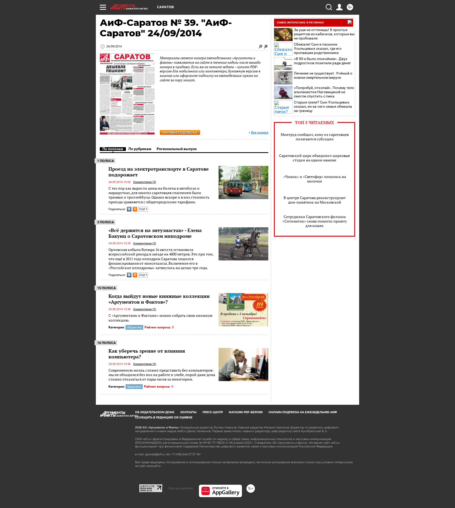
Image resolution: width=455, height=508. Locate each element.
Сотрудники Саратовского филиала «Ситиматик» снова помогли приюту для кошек (315, 221)
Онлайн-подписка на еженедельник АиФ (303, 412)
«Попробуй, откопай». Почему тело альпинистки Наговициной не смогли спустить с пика (324, 92)
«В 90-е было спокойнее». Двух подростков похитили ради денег (322, 61)
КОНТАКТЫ (188, 412)
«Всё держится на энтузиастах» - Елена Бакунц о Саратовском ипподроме (155, 233)
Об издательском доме (154, 412)
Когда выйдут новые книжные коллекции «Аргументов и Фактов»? (159, 299)
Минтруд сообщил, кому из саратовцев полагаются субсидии (315, 136)
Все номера (259, 132)
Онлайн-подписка (180, 133)
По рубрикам (139, 149)
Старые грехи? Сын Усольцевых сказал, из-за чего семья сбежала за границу (323, 106)
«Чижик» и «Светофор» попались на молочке (314, 178)
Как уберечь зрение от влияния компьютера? (146, 354)
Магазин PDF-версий (246, 412)
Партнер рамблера (180, 488)
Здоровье (134, 386)
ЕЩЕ (142, 209)
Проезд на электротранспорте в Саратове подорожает (158, 172)
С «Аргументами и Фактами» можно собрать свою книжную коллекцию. (160, 317)
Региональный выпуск (177, 149)
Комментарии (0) (144, 182)
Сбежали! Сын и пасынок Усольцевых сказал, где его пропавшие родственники (318, 48)
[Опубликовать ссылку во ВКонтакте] (129, 209)
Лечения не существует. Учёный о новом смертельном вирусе (323, 75)
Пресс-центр (212, 412)
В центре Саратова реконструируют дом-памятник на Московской (315, 199)
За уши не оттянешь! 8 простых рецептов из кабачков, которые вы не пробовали (324, 34)
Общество (134, 327)
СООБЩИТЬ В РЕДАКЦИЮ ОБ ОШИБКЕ (163, 417)
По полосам (112, 149)
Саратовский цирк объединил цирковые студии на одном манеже (314, 157)
